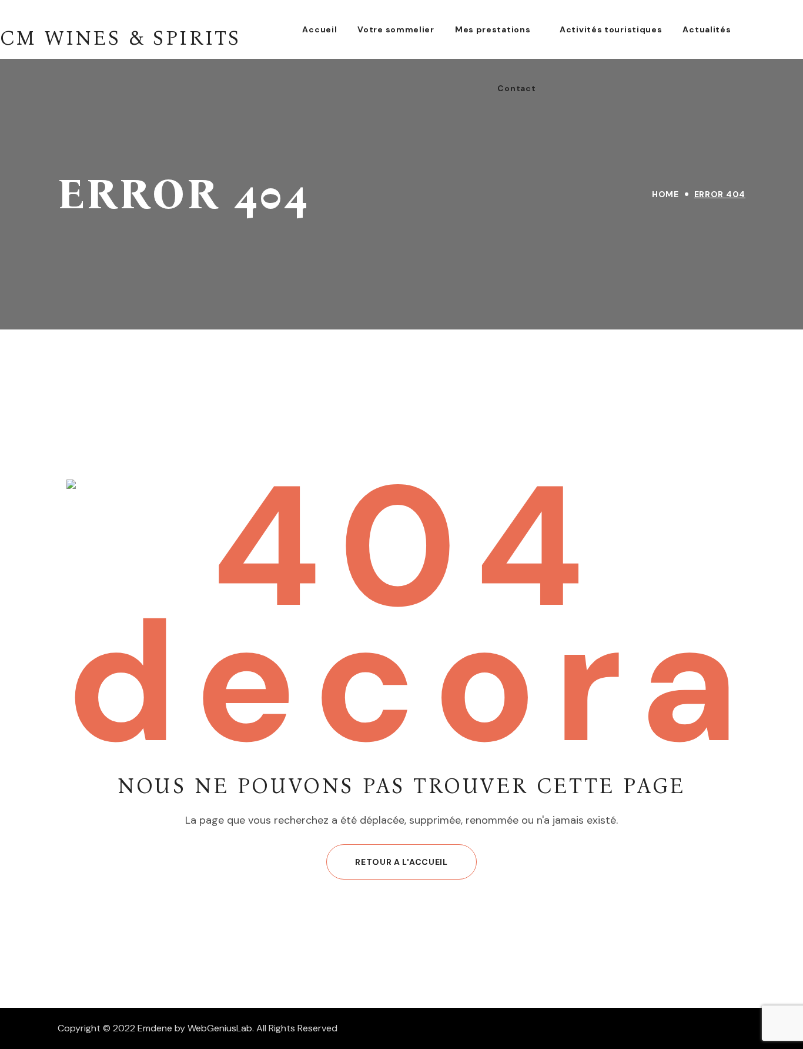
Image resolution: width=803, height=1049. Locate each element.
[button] (401, 862)
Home (665, 194)
